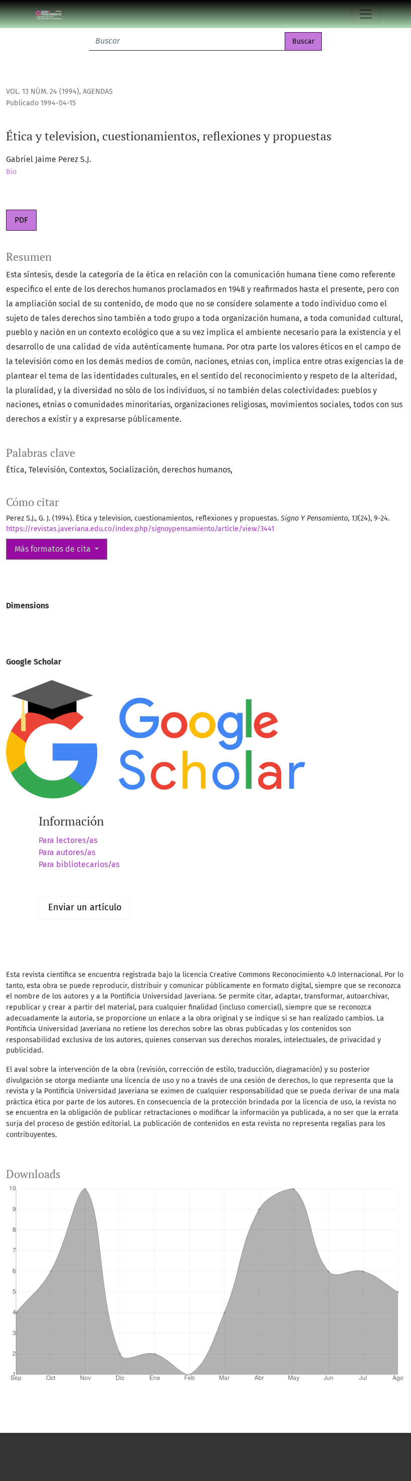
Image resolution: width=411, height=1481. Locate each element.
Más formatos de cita (54, 549)
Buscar (303, 41)
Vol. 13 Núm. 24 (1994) (42, 91)
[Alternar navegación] (366, 14)
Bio (11, 172)
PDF (21, 220)
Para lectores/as (68, 840)
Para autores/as (67, 852)
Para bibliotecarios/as (79, 864)
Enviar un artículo (85, 907)
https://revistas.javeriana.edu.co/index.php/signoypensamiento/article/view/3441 (140, 529)
